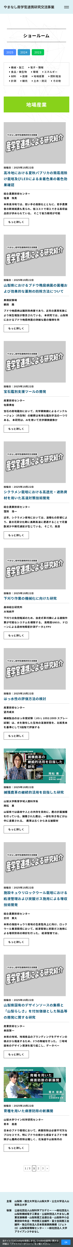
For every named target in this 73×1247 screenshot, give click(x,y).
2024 (23, 52)
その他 (57, 81)
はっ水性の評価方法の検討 (25, 698)
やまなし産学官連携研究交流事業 (29, 6)
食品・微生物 (19, 72)
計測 (13, 81)
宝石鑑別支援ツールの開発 (25, 391)
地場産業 (39, 76)
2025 (9, 52)
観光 (25, 81)
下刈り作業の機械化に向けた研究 (30, 598)
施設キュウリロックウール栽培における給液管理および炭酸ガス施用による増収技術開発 (36, 898)
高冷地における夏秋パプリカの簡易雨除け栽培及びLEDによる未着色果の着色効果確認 (36, 178)
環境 (35, 72)
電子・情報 (37, 67)
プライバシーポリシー (21, 1243)
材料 (13, 76)
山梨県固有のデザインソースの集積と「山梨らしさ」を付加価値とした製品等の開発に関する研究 (36, 1011)
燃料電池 (55, 76)
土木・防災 (40, 81)
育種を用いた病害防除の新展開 (28, 1110)
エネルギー (51, 72)
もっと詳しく (16, 222)
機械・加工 (17, 67)
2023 (37, 52)
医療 (25, 76)
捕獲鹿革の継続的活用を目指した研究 (34, 792)
